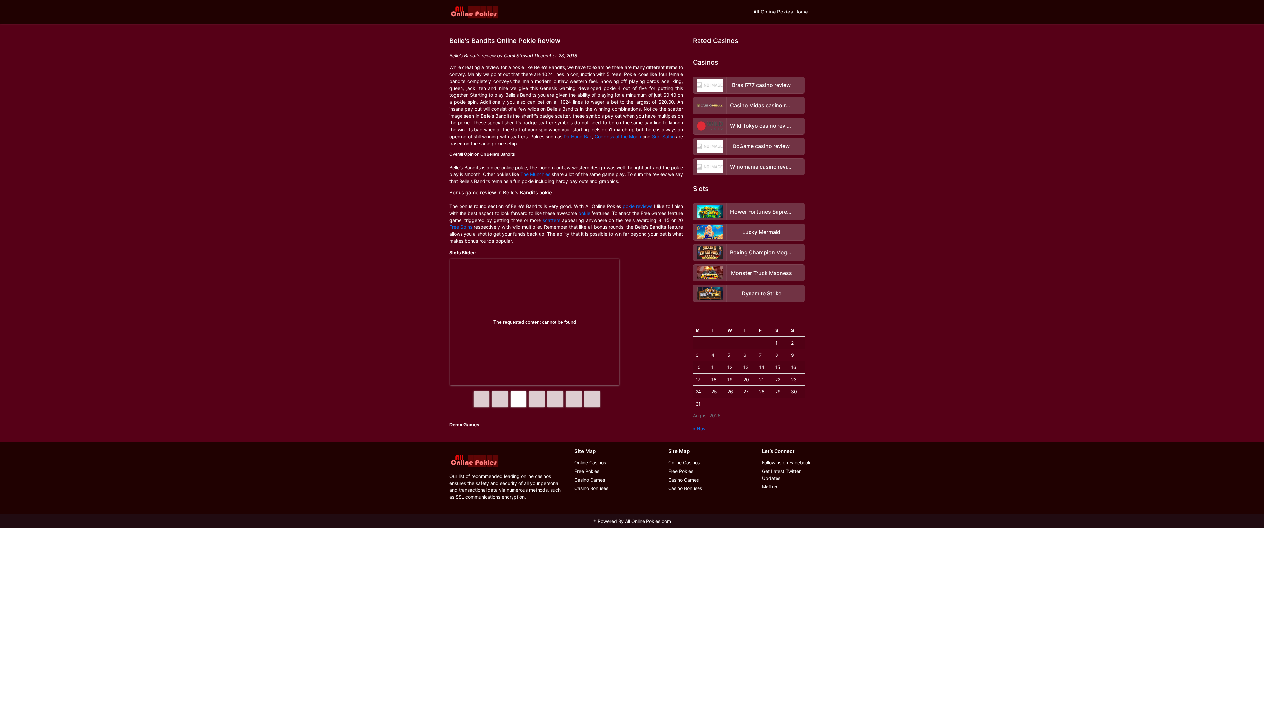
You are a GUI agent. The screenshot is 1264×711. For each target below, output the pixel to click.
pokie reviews (638, 206)
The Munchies (535, 174)
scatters (551, 220)
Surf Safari (663, 136)
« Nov (699, 428)
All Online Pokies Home (780, 12)
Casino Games (589, 480)
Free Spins (460, 227)
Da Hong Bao (578, 136)
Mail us (769, 486)
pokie (584, 213)
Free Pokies (586, 471)
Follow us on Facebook (786, 462)
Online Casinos (590, 462)
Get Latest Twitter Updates (781, 474)
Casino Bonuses (591, 488)
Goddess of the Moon (618, 136)
